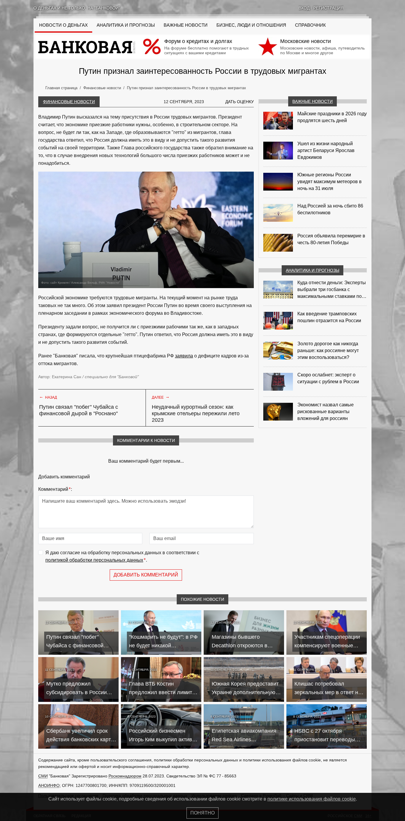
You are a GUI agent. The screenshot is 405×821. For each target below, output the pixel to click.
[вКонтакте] (353, 8)
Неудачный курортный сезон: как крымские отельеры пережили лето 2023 (196, 413)
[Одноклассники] (361, 8)
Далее (161, 397)
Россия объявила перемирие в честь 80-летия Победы (331, 239)
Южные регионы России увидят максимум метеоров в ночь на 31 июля (329, 181)
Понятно (202, 812)
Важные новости (186, 25)
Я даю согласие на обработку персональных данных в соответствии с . (122, 556)
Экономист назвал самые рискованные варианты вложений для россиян (325, 411)
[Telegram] (369, 8)
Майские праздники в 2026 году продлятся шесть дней (332, 117)
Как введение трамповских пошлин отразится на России (329, 317)
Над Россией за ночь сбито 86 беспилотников (330, 209)
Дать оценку (239, 101)
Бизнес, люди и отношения (251, 25)
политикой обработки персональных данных (94, 560)
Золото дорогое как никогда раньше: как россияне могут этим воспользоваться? (328, 350)
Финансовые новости (69, 101)
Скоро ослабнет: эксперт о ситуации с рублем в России (328, 378)
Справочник (310, 25)
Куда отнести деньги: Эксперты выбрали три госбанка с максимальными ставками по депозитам (331, 290)
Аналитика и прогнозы (126, 25)
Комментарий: (55, 489)
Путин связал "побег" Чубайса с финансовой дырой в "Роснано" (78, 410)
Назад (48, 397)
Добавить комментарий (146, 574)
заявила (184, 355)
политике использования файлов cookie (311, 798)
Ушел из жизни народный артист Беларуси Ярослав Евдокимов (326, 150)
